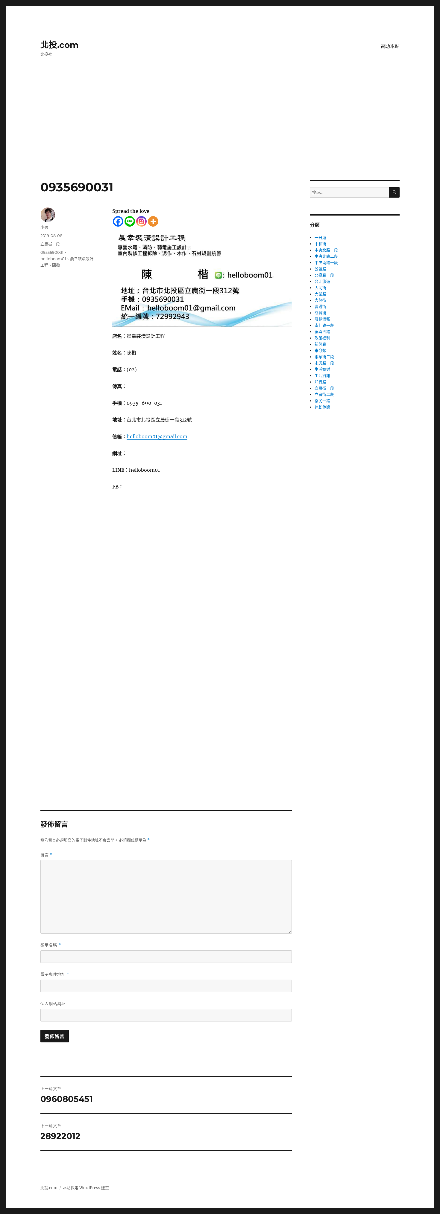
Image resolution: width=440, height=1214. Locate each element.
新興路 (320, 344)
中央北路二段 (326, 256)
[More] (153, 221)
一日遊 (320, 237)
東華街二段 (324, 356)
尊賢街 (320, 312)
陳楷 (56, 264)
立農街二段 (324, 394)
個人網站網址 (53, 1003)
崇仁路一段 (324, 325)
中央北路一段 (326, 250)
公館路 (320, 268)
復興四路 (322, 331)
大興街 (320, 300)
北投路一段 (324, 275)
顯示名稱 (50, 945)
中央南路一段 (326, 262)
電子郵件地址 (54, 974)
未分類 (320, 350)
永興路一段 (324, 363)
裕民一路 (322, 400)
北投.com (59, 45)
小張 (44, 227)
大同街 (320, 287)
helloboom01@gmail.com (157, 436)
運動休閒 (322, 407)
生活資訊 (322, 375)
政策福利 (322, 337)
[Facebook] (118, 221)
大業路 (320, 294)
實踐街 (320, 306)
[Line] (130, 221)
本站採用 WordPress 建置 (86, 1187)
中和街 (320, 243)
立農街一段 (50, 244)
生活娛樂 (322, 369)
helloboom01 (53, 258)
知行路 (320, 381)
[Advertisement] (220, 135)
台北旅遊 (322, 281)
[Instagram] (141, 221)
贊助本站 (390, 46)
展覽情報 (322, 319)
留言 (46, 854)
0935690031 (51, 252)
